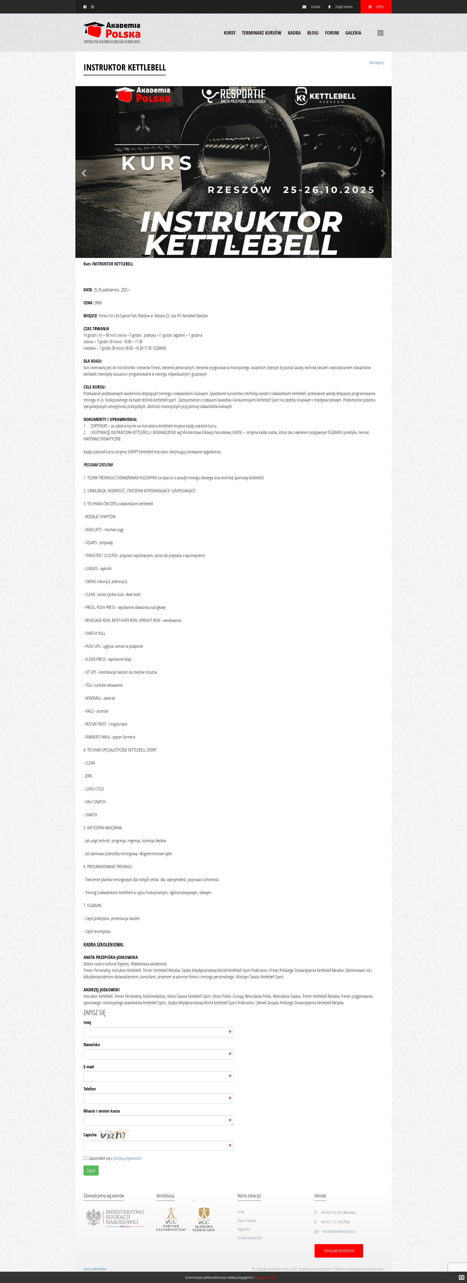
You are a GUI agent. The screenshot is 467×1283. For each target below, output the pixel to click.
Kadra (294, 32)
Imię (87, 1022)
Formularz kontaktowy (339, 1250)
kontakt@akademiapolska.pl (339, 1231)
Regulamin (244, 1229)
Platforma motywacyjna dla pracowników (358, 1268)
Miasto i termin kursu (102, 1111)
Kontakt (315, 6)
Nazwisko (92, 1045)
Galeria (353, 32)
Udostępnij (376, 62)
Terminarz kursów (261, 32)
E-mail (89, 1067)
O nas (241, 1211)
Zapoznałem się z (115, 1158)
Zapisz (91, 1170)
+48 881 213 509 (331, 1221)
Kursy (229, 32)
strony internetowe (95, 1268)
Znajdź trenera (343, 6)
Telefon (90, 1089)
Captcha (90, 1135)
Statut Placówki (247, 1220)
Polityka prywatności (250, 1237)
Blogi (313, 32)
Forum (332, 32)
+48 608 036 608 (331, 1212)
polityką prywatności (127, 1158)
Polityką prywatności (265, 1277)
